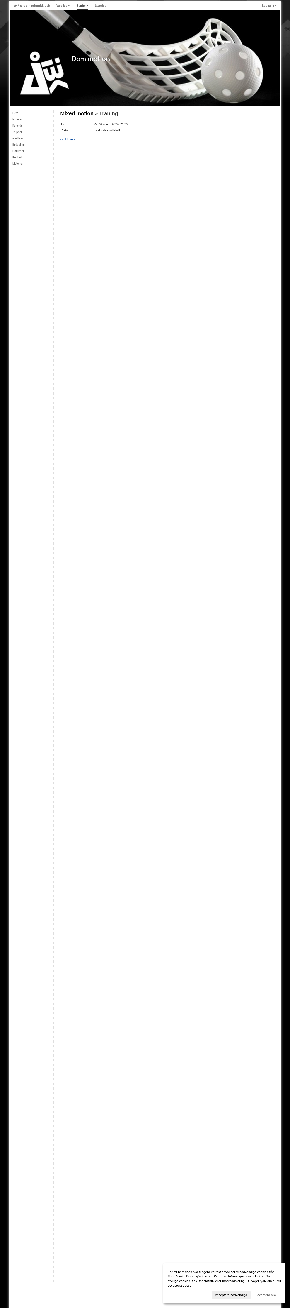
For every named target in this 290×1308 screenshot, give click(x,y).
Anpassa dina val (180, 1294)
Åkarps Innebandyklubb (33, 5)
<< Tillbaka (67, 139)
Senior (81, 5)
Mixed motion (77, 113)
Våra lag (62, 5)
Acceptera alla (266, 1295)
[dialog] (224, 1283)
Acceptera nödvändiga (231, 1295)
